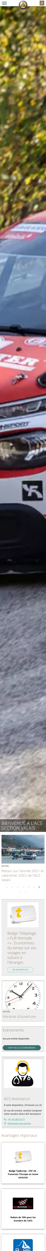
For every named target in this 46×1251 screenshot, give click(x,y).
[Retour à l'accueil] (23, 5)
